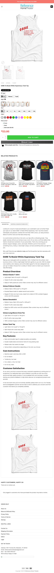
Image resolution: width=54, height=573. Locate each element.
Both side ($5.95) (8, 127)
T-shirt (14, 83)
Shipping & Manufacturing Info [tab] (19, 224)
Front (5, 123)
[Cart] (52, 6)
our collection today (20, 251)
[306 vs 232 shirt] (27, 201)
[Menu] (2, 6)
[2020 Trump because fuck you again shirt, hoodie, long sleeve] (27, 170)
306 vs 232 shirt (23, 214)
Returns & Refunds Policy (8, 511)
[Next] (50, 38)
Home (2, 83)
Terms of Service (5, 517)
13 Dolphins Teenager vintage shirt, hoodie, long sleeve (44, 183)
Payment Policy (5, 534)
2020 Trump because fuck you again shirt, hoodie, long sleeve (27, 183)
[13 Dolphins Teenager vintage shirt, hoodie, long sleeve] (45, 170)
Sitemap (3, 520)
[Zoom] (2, 62)
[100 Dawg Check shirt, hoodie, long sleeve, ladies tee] (9, 201)
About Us (3, 508)
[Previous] (4, 38)
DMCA (3, 536)
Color (2, 114)
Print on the (4, 120)
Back (5, 125)
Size (2, 108)
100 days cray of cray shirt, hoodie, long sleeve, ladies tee (8, 183)
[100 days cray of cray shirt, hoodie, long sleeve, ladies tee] (9, 170)
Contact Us (4, 528)
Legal (2, 539)
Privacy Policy (5, 514)
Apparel (8, 83)
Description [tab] (5, 224)
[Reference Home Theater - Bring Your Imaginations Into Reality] (27, 6)
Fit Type (3, 93)
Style (3, 99)
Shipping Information (7, 531)
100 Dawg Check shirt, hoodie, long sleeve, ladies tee (9, 214)
